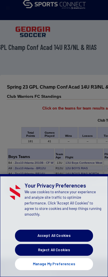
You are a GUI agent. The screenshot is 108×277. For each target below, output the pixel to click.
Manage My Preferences (54, 264)
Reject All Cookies (54, 249)
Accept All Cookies (54, 235)
